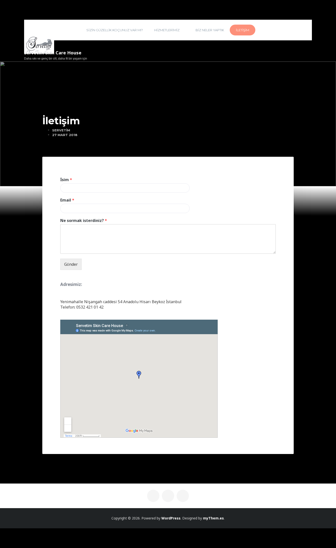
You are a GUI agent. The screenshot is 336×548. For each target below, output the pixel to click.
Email (67, 200)
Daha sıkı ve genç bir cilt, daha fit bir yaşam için (55, 58)
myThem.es (213, 518)
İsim (66, 179)
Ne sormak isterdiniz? (83, 220)
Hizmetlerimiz (167, 30)
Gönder (71, 264)
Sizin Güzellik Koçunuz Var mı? (114, 30)
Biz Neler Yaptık (210, 30)
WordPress (171, 518)
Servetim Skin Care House (52, 53)
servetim (61, 130)
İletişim (242, 30)
